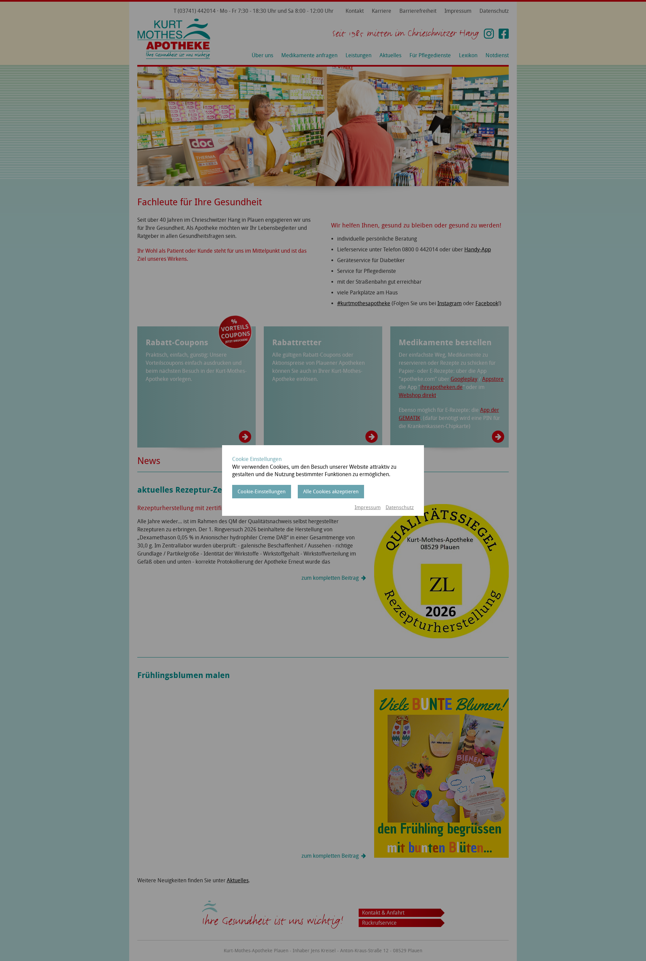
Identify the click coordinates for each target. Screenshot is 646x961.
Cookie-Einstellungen (262, 492)
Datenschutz (400, 507)
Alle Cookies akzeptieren (331, 492)
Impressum (368, 507)
